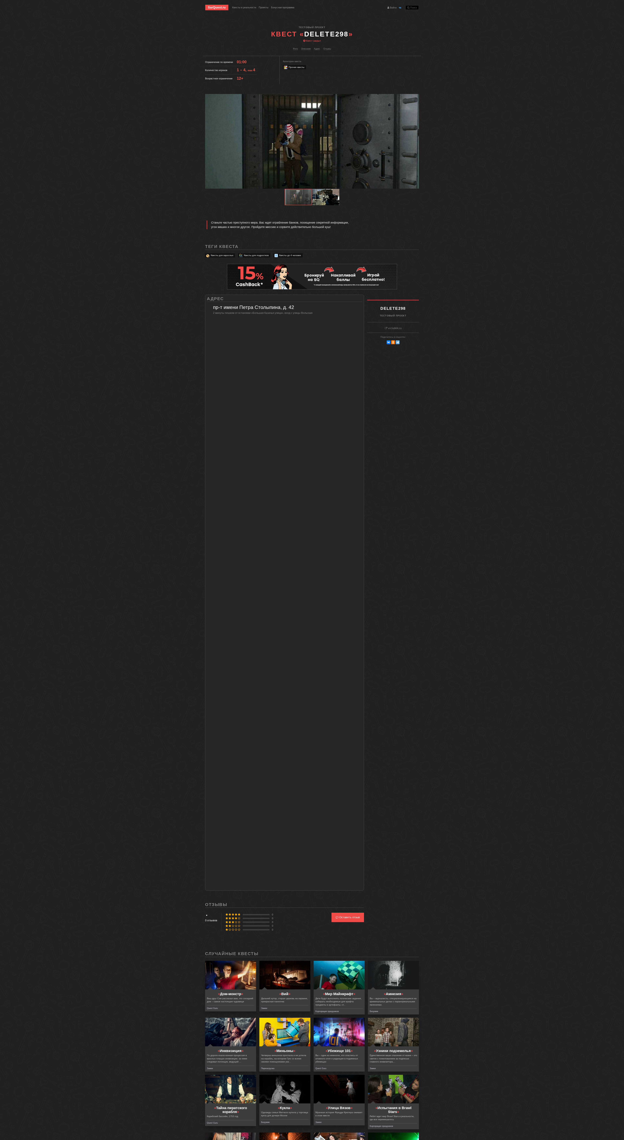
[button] (416, 97)
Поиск (413, 7)
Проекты (263, 7)
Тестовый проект (312, 27)
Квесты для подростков (256, 255)
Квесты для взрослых (222, 255)
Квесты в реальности (244, 7)
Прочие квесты (296, 67)
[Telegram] (398, 342)
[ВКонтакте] (388, 342)
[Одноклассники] (393, 342)
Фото (295, 48)
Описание (306, 48)
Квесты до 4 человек (290, 255)
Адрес (317, 48)
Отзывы (327, 48)
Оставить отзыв (349, 917)
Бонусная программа (282, 7)
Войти (392, 7)
